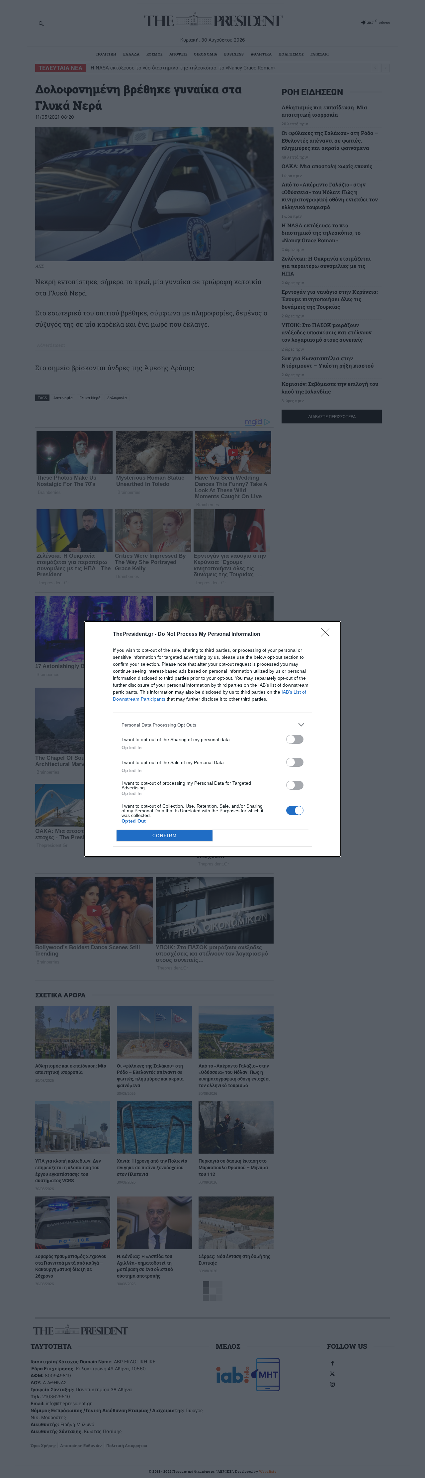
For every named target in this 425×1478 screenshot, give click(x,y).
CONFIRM (164, 835)
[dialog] (212, 739)
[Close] (327, 634)
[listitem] (212, 724)
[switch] (294, 739)
